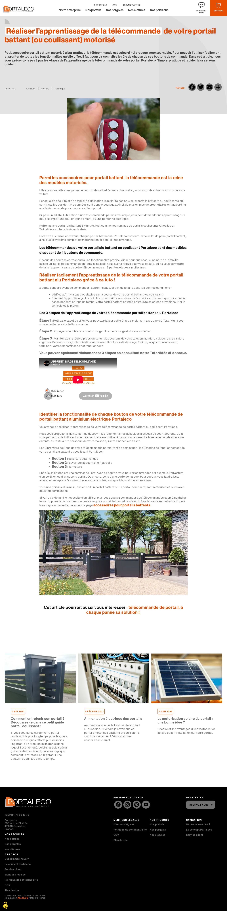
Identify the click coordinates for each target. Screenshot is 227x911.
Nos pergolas (115, 10)
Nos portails (93, 10)
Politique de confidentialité (21, 879)
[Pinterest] (136, 805)
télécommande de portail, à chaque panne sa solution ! (134, 610)
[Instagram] (127, 805)
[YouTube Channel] (146, 805)
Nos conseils (100, 5)
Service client (13, 869)
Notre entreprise (70, 10)
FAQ (115, 5)
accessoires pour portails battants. (122, 505)
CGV (7, 885)
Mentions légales (15, 874)
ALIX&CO (23, 897)
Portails (45, 88)
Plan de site (12, 890)
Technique (60, 88)
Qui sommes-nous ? (17, 858)
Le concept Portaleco (18, 864)
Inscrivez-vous (199, 804)
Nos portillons (159, 10)
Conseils (31, 88)
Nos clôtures (136, 10)
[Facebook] (118, 805)
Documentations (131, 5)
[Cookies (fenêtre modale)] (5, 905)
